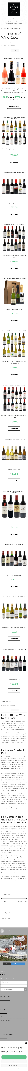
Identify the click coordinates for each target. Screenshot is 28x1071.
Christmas (2, 1023)
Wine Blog (3, 1027)
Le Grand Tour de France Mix (10, 861)
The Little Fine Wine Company (13, 758)
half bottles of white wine (19, 738)
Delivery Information (5, 1020)
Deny (14, 1061)
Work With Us (3, 1013)
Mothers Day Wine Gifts (6, 1034)
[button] (26, 1043)
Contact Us (3, 1005)
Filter (4, 901)
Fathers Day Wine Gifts (6, 1030)
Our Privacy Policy (17, 1068)
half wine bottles (5, 880)
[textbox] (14, 918)
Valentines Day (4, 1038)
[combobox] (14, 918)
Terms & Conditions (5, 1000)
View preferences (14, 1065)
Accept (14, 1057)
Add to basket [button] (14, 162)
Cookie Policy (9, 1068)
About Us (2, 1009)
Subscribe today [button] (14, 106)
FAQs (1, 1016)
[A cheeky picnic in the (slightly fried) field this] (13, 948)
